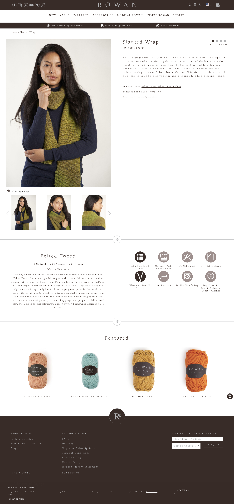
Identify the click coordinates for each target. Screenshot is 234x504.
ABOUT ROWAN (21, 434)
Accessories (103, 15)
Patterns (81, 15)
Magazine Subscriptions (78, 448)
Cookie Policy (152, 492)
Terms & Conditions (76, 453)
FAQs (65, 439)
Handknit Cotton (196, 396)
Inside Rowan (158, 15)
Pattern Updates (22, 439)
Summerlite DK (144, 396)
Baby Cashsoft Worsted (90, 396)
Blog (14, 448)
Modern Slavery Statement (80, 466)
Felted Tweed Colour (169, 86)
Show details (16, 499)
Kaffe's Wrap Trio (151, 91)
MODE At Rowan (130, 15)
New (52, 15)
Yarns (65, 15)
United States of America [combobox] (186, 445)
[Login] (200, 5)
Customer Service (76, 434)
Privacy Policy (72, 457)
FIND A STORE (21, 473)
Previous (7, 212)
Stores (179, 15)
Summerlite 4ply (37, 396)
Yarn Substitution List (26, 443)
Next (109, 212)
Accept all (183, 490)
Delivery (68, 443)
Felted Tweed (149, 86)
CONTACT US (71, 473)
